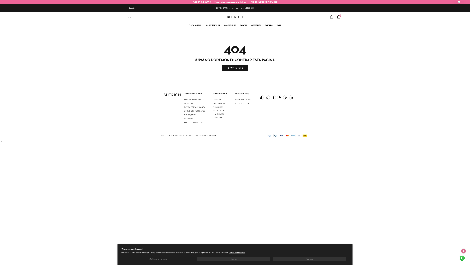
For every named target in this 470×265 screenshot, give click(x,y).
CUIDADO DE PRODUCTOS (194, 111)
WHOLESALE (189, 119)
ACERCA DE (218, 99)
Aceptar (234, 259)
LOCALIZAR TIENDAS (243, 99)
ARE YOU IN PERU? (242, 103)
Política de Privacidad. (237, 253)
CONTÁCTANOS (190, 115)
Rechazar (309, 259)
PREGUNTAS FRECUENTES (194, 99)
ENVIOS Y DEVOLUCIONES (194, 107)
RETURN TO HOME (235, 68)
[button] (462, 258)
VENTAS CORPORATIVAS (193, 123)
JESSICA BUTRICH (220, 103)
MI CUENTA (188, 103)
